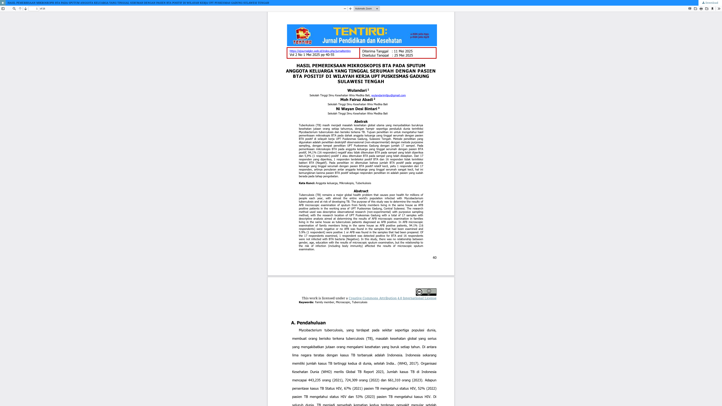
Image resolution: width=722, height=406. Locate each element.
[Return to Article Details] (3, 3)
